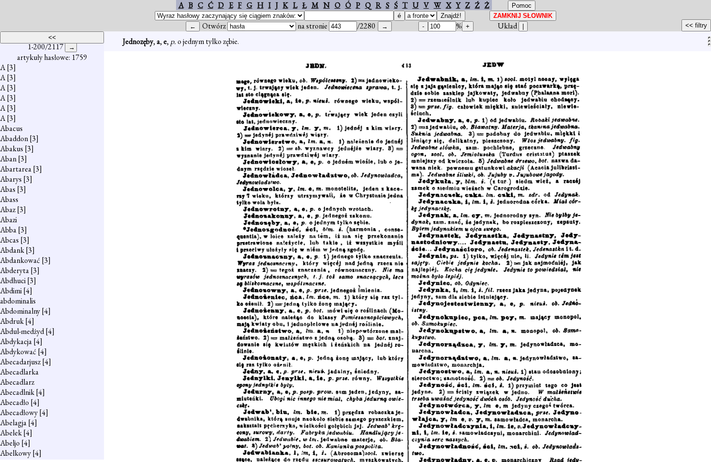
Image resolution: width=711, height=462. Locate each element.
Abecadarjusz (20, 362)
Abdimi (11, 291)
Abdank (12, 250)
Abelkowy (15, 453)
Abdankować (20, 260)
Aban (8, 159)
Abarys (11, 179)
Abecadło (14, 402)
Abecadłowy (19, 412)
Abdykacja (16, 341)
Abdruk (12, 321)
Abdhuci (13, 280)
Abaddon (14, 138)
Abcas (9, 240)
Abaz (7, 209)
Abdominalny (20, 311)
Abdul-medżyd (22, 331)
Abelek (11, 433)
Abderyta (14, 270)
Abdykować (18, 351)
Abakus (11, 149)
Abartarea (15, 169)
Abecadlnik (17, 392)
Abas (7, 189)
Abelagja (13, 423)
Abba (8, 230)
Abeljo (10, 443)
